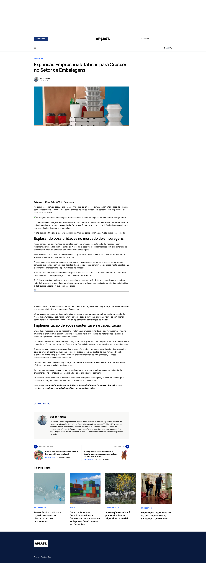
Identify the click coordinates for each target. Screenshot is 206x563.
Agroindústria (112, 508)
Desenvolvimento (42, 403)
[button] (35, 47)
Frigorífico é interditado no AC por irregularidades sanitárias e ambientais (156, 515)
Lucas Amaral (45, 78)
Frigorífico (146, 508)
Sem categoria (41, 508)
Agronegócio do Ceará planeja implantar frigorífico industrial (117, 515)
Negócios (38, 58)
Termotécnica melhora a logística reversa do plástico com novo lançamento (47, 517)
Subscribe (41, 39)
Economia (50, 457)
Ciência (73, 508)
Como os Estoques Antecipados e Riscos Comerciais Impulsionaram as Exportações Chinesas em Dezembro (85, 518)
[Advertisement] (103, 16)
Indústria (88, 460)
